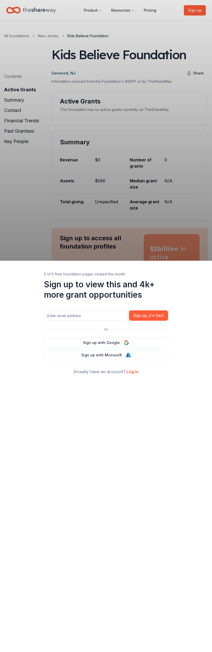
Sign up (148, 315)
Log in (132, 371)
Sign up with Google (101, 342)
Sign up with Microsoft (101, 355)
